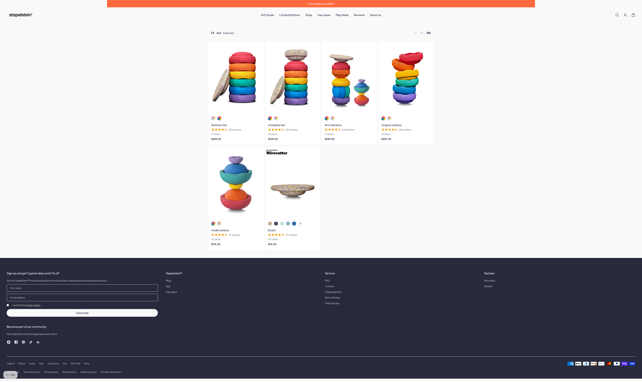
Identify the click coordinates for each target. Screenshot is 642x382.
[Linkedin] (38, 342)
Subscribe (82, 312)
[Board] (292, 183)
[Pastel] (213, 118)
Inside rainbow (220, 230)
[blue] (294, 224)
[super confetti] (270, 224)
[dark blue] (276, 224)
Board (272, 230)
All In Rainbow (333, 125)
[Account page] (625, 15)
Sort (225, 32)
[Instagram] (8, 342)
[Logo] (21, 15)
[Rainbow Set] (236, 78)
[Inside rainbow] (236, 183)
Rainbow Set (219, 125)
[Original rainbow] (406, 78)
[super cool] (288, 224)
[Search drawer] (617, 15)
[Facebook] (16, 342)
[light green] (282, 224)
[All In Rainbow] (349, 78)
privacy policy (32, 305)
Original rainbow (391, 125)
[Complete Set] (292, 78)
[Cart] (633, 15)
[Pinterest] (23, 342)
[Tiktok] (30, 342)
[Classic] (219, 118)
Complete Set (276, 125)
